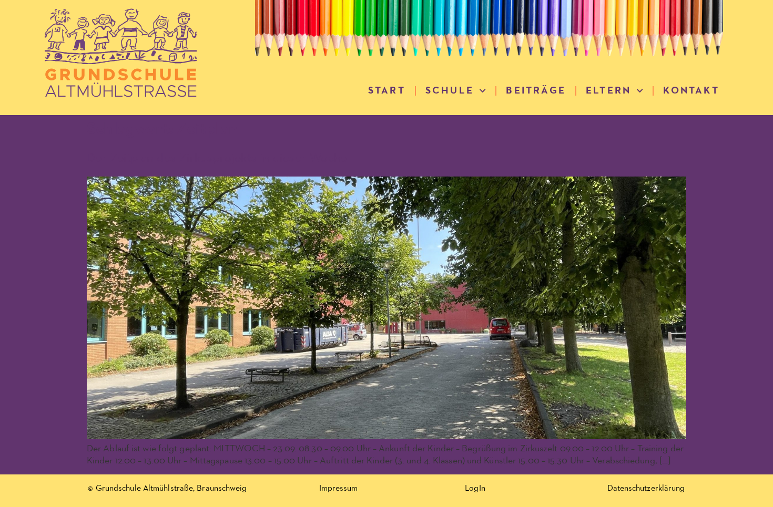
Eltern (608, 91)
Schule (449, 91)
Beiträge (536, 91)
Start (386, 91)
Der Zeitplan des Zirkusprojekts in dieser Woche (217, 158)
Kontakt (691, 91)
